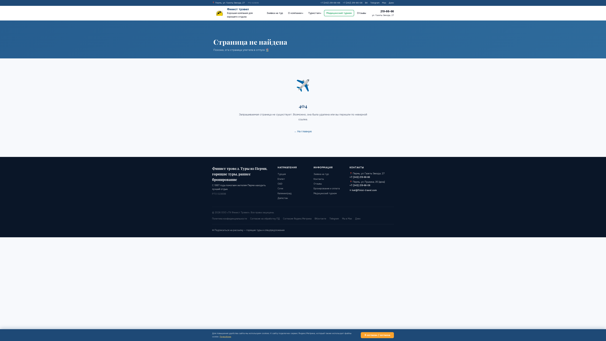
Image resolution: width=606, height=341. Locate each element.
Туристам (314, 13)
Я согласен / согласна (377, 335)
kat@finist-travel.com (364, 190)
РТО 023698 (253, 3)
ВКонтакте (320, 218)
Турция (282, 174)
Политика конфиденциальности (229, 218)
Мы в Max (347, 218)
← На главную (303, 131)
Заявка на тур (275, 13)
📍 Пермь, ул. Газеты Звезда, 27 (228, 2)
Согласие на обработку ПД (265, 218)
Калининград (285, 193)
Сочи (280, 188)
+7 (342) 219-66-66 (330, 2)
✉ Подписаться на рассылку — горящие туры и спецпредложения (248, 230)
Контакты (319, 179)
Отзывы (361, 13)
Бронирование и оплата (327, 188)
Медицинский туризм (339, 13)
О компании (295, 13)
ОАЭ (280, 183)
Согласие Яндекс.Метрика (297, 218)
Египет (281, 179)
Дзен (391, 2)
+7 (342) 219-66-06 (352, 2)
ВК (366, 2)
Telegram (375, 2)
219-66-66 (387, 11)
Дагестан (283, 198)
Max (384, 2)
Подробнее (225, 336)
